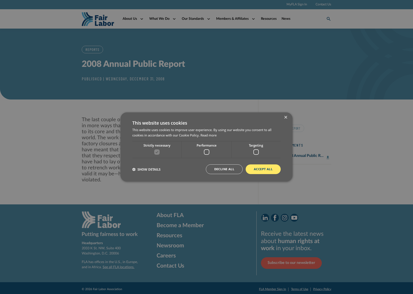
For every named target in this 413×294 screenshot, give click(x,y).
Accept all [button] (263, 169)
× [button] (285, 117)
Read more (208, 135)
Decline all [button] (224, 169)
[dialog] (206, 147)
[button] (146, 169)
